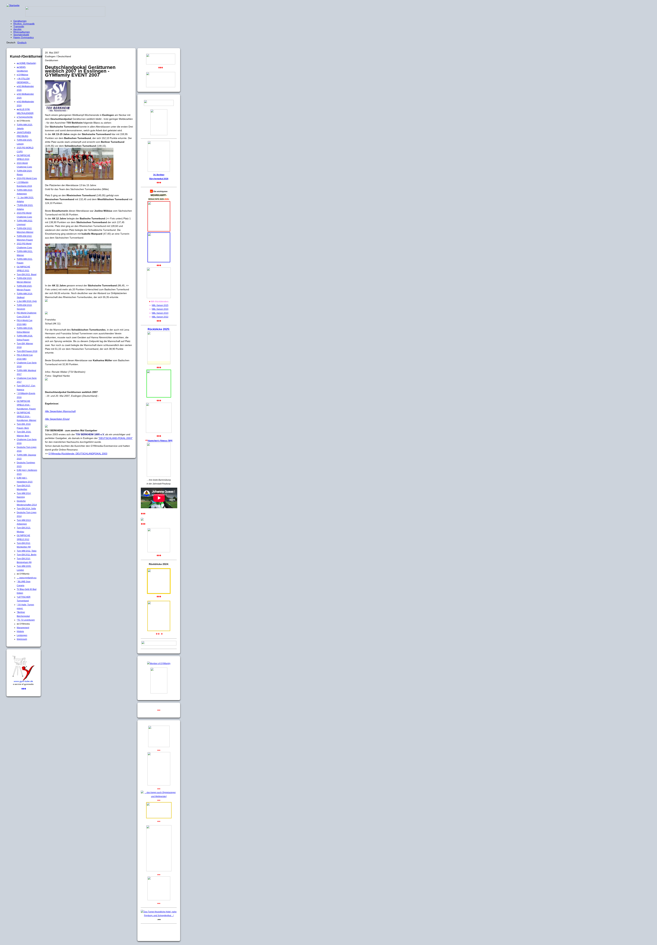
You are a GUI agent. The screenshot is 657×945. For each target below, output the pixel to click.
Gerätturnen (20, 21)
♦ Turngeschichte (25, 117)
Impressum (22, 639)
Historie (20, 631)
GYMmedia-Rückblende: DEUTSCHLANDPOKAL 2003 (77, 453)
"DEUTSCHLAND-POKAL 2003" (115, 438)
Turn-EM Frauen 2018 (27, 351)
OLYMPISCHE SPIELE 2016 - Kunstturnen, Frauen (26, 405)
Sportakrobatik (21, 34)
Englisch (22, 42)
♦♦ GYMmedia (23, 624)
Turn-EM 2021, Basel (26, 274)
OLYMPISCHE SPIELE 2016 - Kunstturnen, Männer (26, 416)
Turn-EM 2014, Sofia (26, 508)
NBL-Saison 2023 (160, 313)
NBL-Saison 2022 (160, 317)
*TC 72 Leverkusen (26, 620)
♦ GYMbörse (22, 75)
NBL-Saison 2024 (160, 309)
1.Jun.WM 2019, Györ (27, 301)
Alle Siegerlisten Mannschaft (60, 411)
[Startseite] (13, 5)
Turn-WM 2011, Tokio (26, 551)
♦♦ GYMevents (23, 121)
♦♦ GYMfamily (23, 574)
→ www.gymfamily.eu (26, 578)
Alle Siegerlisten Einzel (57, 419)
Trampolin (18, 26)
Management (23, 627)
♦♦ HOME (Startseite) (26, 63)
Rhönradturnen (21, 32)
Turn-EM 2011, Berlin (26, 554)
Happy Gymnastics (23, 37)
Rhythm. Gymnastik (24, 23)
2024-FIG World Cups (27, 178)
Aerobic (17, 29)
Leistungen (22, 635)
